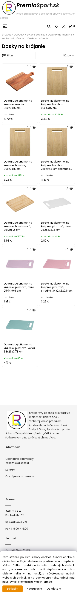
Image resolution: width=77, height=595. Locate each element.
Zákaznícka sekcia (17, 463)
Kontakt (10, 470)
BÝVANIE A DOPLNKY (13, 34)
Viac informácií (43, 582)
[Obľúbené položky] (57, 26)
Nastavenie (34, 589)
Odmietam (54, 589)
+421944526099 (20, 550)
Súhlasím (12, 589)
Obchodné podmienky (19, 459)
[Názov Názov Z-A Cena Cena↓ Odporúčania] (63, 55)
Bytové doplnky (36, 34)
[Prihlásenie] (64, 26)
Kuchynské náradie (13, 38)
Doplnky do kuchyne (60, 34)
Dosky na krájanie (37, 38)
